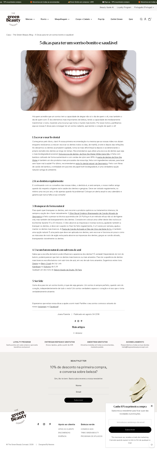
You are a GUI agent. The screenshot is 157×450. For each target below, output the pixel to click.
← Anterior (77, 333)
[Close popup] (152, 406)
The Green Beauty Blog (23, 35)
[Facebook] (75, 321)
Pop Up (101, 19)
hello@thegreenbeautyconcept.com (135, 347)
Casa (8, 35)
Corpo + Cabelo (83, 19)
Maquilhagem (61, 19)
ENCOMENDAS (64, 433)
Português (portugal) (143, 7)
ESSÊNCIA (62, 436)
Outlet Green (117, 19)
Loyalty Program (124, 7)
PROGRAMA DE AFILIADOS (91, 436)
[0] (149, 19)
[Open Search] (141, 19)
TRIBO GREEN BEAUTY (90, 433)
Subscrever (78, 400)
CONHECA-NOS (87, 429)
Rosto (44, 19)
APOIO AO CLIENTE (66, 429)
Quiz (131, 19)
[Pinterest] (81, 321)
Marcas (29, 19)
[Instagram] (78, 321)
